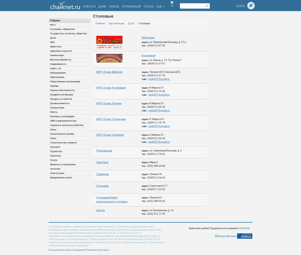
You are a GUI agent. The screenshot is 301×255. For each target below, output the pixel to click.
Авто (53, 24)
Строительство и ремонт (63, 142)
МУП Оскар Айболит (109, 72)
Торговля (55, 147)
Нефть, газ (55, 68)
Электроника (57, 173)
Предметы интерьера (61, 94)
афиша (114, 6)
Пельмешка (104, 150)
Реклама (91, 250)
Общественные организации (65, 81)
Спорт (53, 138)
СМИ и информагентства (63, 120)
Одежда (54, 86)
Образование (57, 77)
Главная (100, 23)
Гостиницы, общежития (62, 29)
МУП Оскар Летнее (108, 103)
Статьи (148, 6)
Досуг (53, 38)
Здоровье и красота (61, 51)
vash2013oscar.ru (159, 79)
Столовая (102, 186)
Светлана (102, 162)
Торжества (56, 151)
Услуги (53, 160)
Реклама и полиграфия (62, 116)
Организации (116, 23)
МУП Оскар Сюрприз (110, 135)
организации (131, 6)
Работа (53, 112)
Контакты (103, 250)
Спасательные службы (62, 134)
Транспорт (55, 155)
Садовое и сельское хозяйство (67, 125)
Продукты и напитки (61, 99)
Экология (55, 168)
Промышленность (60, 103)
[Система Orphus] (244, 235)
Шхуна (100, 210)
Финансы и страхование (63, 164)
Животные (55, 46)
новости (89, 6)
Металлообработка (60, 59)
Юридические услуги (61, 177)
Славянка (102, 174)
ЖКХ (52, 42)
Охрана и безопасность (62, 90)
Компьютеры (57, 55)
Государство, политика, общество (68, 33)
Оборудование (58, 72)
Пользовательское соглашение (67, 250)
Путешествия (57, 107)
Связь (53, 129)
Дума (102, 6)
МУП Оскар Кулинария (111, 87)
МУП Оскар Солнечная (111, 119)
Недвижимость (58, 64)
